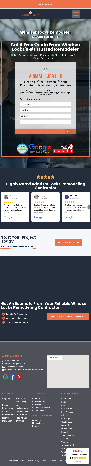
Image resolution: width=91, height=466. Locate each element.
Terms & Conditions (48, 461)
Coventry (65, 405)
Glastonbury (66, 422)
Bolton (64, 402)
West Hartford (67, 445)
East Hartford (67, 408)
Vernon (64, 442)
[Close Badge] (88, 448)
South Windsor (67, 435)
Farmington (66, 418)
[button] (76, 14)
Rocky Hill (65, 432)
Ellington (65, 415)
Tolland (64, 438)
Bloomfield (66, 398)
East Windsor (67, 412)
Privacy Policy (33, 461)
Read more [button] (8, 213)
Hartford (65, 425)
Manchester (66, 428)
